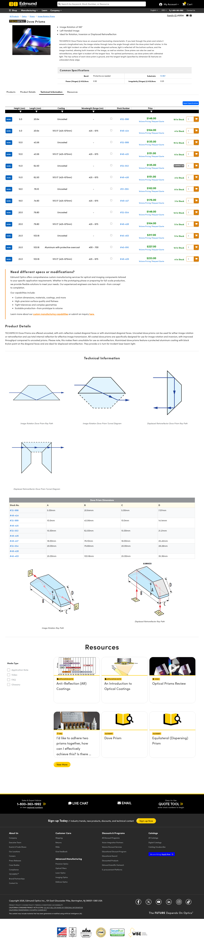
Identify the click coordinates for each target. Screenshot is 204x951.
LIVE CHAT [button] (80, 803)
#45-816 (124, 247)
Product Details (28, 91)
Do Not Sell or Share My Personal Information (63, 907)
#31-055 (124, 188)
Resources (72, 91)
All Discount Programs (111, 838)
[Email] (187, 15)
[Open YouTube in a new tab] (158, 902)
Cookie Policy (28, 905)
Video (14, 674)
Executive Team (15, 842)
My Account (170, 4)
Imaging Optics (62, 877)
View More (62, 764)
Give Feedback (61, 851)
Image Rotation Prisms (46, 16)
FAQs (58, 847)
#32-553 (124, 165)
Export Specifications (190, 103)
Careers (12, 856)
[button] (178, 10)
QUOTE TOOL (169, 804)
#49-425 (124, 154)
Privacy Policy (15, 905)
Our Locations (14, 851)
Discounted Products (110, 860)
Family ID (172, 15)
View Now (76, 691)
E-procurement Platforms (112, 869)
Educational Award (109, 856)
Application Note (20, 669)
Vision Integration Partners (112, 842)
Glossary (16, 684)
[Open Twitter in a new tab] (148, 902)
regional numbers (35, 807)
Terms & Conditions (43, 905)
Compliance (14, 869)
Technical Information (51, 91)
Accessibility (57, 905)
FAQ (14, 679)
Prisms (32, 16)
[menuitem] (16, 10)
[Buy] (196, 119)
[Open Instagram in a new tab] (179, 902)
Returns (59, 842)
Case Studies (14, 865)
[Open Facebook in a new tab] (138, 902)
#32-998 (124, 119)
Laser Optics (61, 873)
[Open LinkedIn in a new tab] (169, 902)
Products (11, 91)
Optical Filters (61, 868)
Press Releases (15, 860)
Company (55, 10)
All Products (14, 16)
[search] (101, 4)
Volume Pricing (145, 121)
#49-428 (124, 224)
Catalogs (153, 838)
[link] (188, 2)
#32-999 (124, 142)
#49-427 (124, 200)
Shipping (59, 838)
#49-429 (124, 258)
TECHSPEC (14, 874)
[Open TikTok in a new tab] (188, 902)
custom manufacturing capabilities (50, 314)
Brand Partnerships (17, 878)
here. (92, 314)
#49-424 (124, 130)
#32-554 (124, 212)
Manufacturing (28, 10)
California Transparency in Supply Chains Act (28, 910)
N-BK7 (163, 76)
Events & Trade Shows (17, 847)
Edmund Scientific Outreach (113, 865)
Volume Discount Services (112, 847)
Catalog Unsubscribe (156, 847)
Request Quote (158, 121)
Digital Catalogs (155, 842)
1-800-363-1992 (177, 10)
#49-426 (124, 177)
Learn (44, 10)
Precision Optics (62, 863)
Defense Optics (62, 882)
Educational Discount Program (114, 851)
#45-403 (124, 235)
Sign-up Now (146, 820)
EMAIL (126, 803)
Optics (24, 16)
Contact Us (191, 10)
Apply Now (160, 854)
